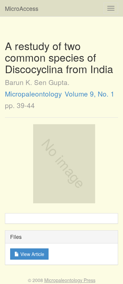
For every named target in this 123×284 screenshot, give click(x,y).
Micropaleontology (33, 94)
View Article (31, 254)
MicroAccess (21, 8)
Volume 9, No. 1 (89, 94)
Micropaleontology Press (69, 280)
